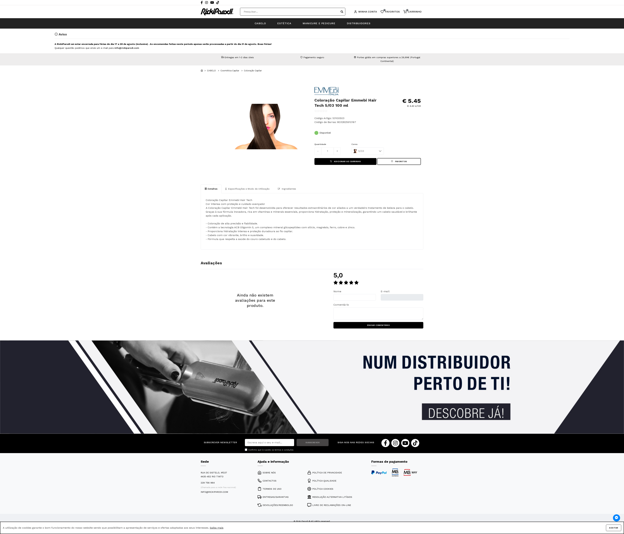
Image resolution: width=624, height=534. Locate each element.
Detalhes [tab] (212, 188)
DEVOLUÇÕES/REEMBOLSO (278, 505)
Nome (337, 291)
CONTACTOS (269, 480)
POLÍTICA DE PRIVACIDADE (327, 472)
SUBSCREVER (312, 442)
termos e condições (284, 450)
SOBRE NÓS (269, 472)
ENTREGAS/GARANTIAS (276, 497)
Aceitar (613, 528)
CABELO (260, 23)
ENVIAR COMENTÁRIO (378, 325)
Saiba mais (216, 527)
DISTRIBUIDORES (358, 23)
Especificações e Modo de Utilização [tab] (248, 188)
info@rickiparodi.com (126, 48)
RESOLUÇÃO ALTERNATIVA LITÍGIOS (332, 497)
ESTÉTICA (284, 23)
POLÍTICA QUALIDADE (324, 480)
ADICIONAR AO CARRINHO (347, 161)
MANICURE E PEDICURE (319, 23)
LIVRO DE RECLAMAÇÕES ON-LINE (331, 505)
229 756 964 (208, 482)
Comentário (341, 304)
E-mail (385, 291)
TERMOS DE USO (272, 489)
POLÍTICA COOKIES (322, 489)
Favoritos (400, 161)
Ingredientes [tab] (288, 188)
